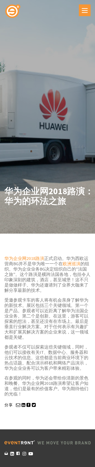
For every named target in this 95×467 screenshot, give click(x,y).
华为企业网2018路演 (24, 258)
